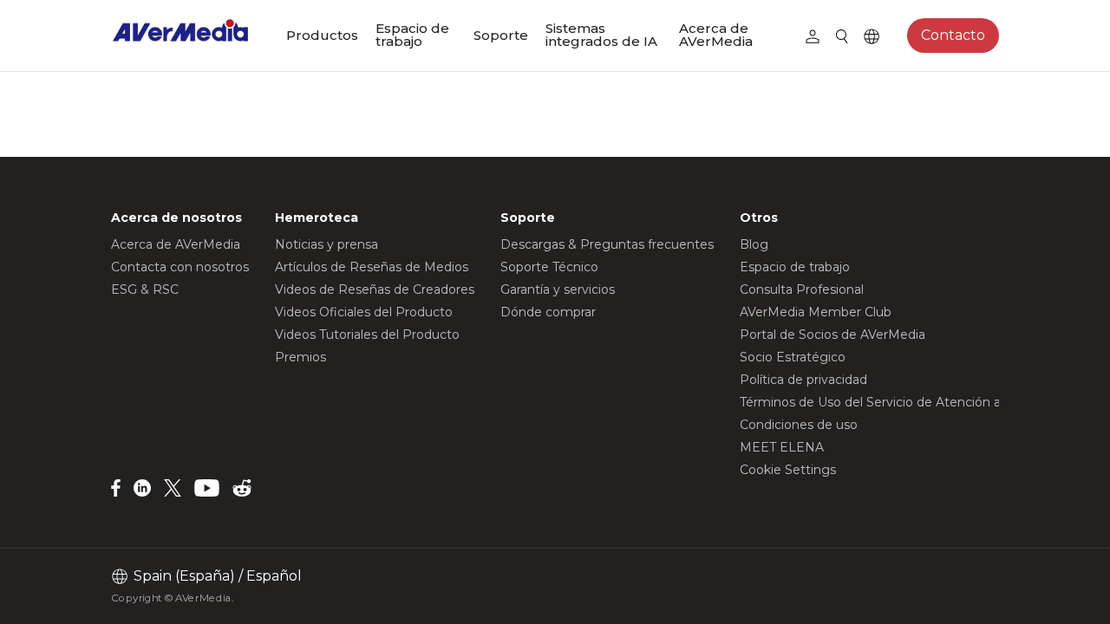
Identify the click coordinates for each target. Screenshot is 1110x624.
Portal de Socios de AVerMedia (832, 334)
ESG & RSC (145, 289)
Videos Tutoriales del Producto (367, 334)
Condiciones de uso (799, 424)
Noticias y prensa (326, 244)
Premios (300, 357)
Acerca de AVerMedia (716, 34)
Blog (754, 244)
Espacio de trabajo (412, 34)
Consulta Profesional (802, 289)
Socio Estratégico (793, 357)
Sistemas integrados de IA (601, 34)
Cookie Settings (788, 470)
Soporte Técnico (549, 267)
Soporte (500, 35)
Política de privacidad (803, 379)
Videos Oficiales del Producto (364, 312)
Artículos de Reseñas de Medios (371, 267)
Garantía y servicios (557, 289)
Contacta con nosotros (180, 267)
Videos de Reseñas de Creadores (374, 289)
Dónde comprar (548, 312)
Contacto (953, 35)
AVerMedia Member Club (815, 312)
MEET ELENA (782, 447)
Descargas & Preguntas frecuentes (607, 244)
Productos (322, 35)
